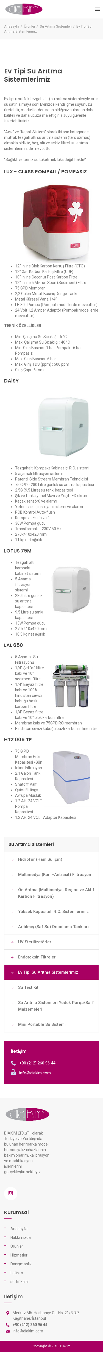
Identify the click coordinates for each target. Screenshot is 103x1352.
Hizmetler (18, 1255)
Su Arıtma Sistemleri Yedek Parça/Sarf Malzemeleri (56, 1006)
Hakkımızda (20, 1237)
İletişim (16, 1273)
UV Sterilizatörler (34, 941)
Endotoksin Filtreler (37, 957)
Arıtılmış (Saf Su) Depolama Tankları (53, 926)
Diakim (65, 1346)
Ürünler (29, 26)
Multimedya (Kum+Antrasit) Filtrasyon (54, 874)
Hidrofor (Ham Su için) (40, 859)
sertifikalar (19, 1281)
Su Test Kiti (29, 987)
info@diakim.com (35, 1073)
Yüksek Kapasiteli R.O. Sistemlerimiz (53, 911)
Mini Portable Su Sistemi (42, 1024)
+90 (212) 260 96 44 (37, 1063)
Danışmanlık (21, 1264)
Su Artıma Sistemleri (56, 26)
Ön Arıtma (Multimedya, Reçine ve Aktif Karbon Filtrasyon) (56, 893)
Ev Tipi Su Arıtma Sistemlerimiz (48, 972)
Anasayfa (11, 26)
